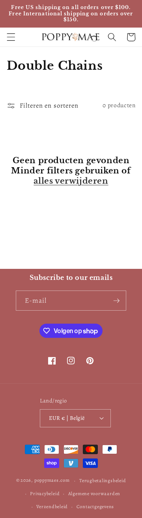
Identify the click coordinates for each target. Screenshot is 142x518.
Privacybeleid (45, 493)
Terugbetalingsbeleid (102, 480)
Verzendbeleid (52, 506)
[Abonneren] (116, 301)
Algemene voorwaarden (94, 493)
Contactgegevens (95, 506)
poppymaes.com (52, 480)
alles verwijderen (71, 181)
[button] (10, 37)
